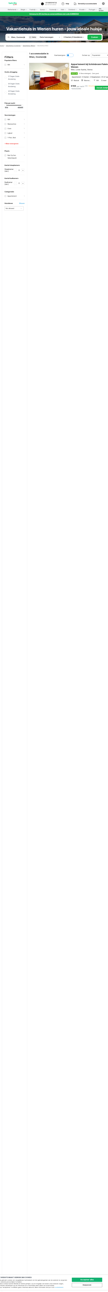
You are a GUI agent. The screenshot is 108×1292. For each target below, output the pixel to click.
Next (64, 76)
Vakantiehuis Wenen (29, 46)
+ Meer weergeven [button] (11, 143)
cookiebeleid (59, 1287)
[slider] (5, 105)
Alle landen (101, 9)
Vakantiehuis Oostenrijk (13, 46)
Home (2, 46)
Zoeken (94, 37)
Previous (33, 76)
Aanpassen (87, 1285)
